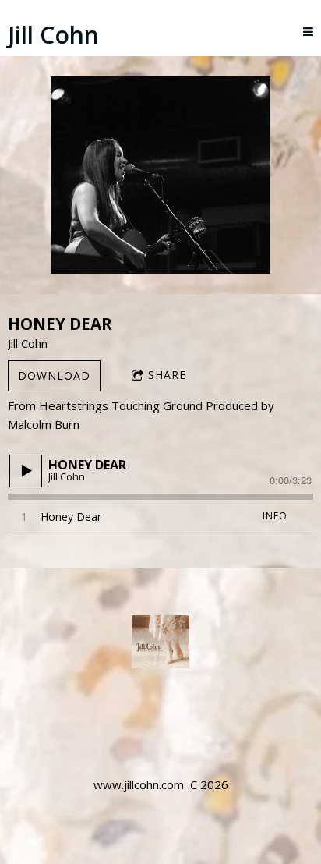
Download (54, 375)
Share (167, 374)
